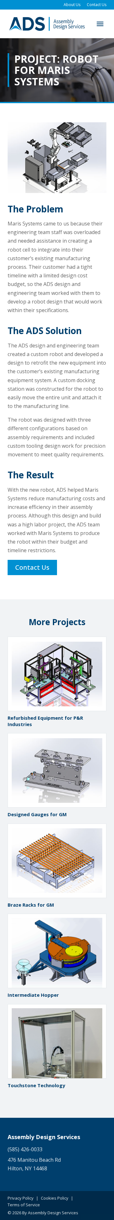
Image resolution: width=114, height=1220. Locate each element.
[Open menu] (100, 24)
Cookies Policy (54, 1198)
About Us (72, 4)
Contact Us (96, 4)
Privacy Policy (21, 1198)
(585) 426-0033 (25, 1149)
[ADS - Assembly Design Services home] (47, 24)
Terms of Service (24, 1205)
